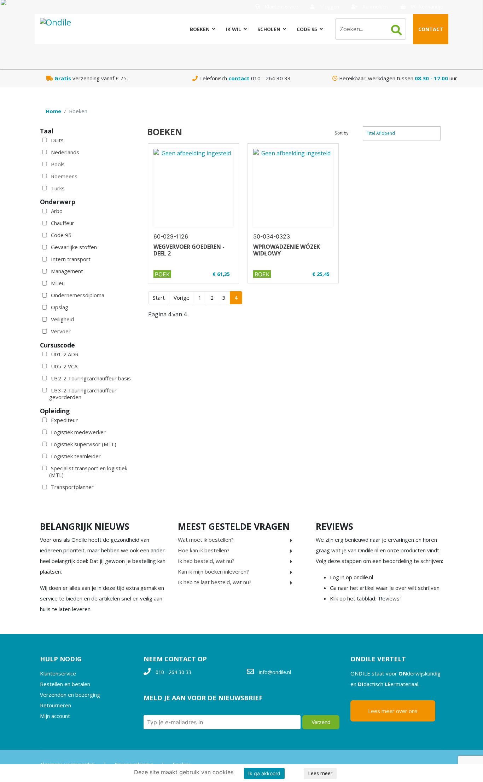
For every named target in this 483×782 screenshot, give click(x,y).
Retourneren (55, 705)
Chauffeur (62, 222)
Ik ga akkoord (264, 773)
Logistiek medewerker (78, 432)
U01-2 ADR (64, 354)
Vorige (182, 297)
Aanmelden (374, 6)
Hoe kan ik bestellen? (203, 550)
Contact (430, 29)
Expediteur (64, 420)
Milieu (58, 283)
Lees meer (320, 773)
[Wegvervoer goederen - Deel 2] (193, 188)
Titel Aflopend (381, 133)
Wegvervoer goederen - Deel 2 (189, 250)
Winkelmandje (426, 6)
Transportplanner (72, 486)
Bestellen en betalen (65, 684)
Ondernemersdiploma (77, 295)
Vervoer (61, 331)
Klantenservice (280, 6)
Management (67, 271)
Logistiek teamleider (76, 456)
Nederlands (65, 152)
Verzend (321, 722)
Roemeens (64, 176)
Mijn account (55, 715)
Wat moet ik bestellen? (206, 539)
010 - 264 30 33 (173, 672)
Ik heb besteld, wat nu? (206, 560)
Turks (58, 188)
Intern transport (71, 259)
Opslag (59, 307)
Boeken (200, 29)
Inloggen (328, 6)
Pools (58, 164)
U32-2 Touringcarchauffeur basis (91, 378)
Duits (57, 140)
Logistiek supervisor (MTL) (83, 444)
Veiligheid (62, 319)
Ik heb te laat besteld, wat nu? (214, 582)
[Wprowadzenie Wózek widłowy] (293, 188)
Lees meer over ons (393, 710)
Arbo (57, 210)
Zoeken (396, 30)
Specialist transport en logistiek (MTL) (88, 472)
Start (159, 297)
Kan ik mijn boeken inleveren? (213, 571)
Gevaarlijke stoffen (74, 247)
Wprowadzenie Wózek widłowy (286, 250)
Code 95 (307, 29)
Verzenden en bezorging (70, 694)
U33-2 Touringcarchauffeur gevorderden (83, 394)
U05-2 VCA (64, 366)
